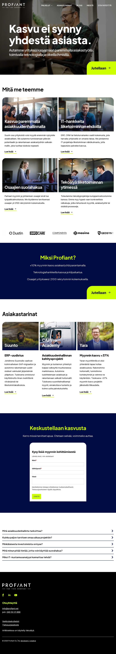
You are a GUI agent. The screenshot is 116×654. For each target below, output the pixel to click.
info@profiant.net (10, 608)
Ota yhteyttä (104, 5)
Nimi (34, 460)
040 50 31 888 (13, 612)
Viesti (34, 477)
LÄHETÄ (36, 496)
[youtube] (15, 595)
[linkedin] (9, 595)
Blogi (79, 5)
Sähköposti (37, 468)
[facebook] (3, 595)
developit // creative (28, 641)
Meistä (90, 5)
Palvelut (45, 5)
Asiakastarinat (64, 5)
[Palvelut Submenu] (52, 5)
